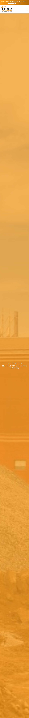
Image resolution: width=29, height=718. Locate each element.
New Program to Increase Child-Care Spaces (13, 1)
